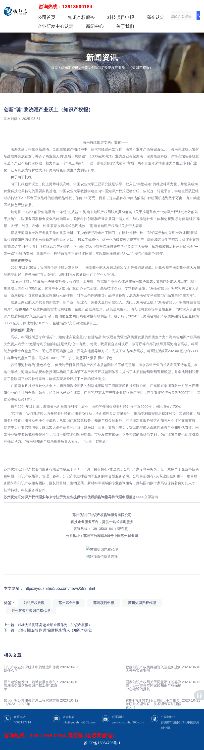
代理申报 (122, 497)
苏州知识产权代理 (142, 603)
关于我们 (125, 26)
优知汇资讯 (69, 68)
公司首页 (46, 17)
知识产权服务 (81, 17)
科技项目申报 (120, 17)
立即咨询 (151, 497)
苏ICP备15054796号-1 (102, 743)
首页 (55, 68)
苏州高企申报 (68, 603)
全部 (84, 68)
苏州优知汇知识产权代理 (31, 610)
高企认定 (155, 17)
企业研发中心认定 (55, 26)
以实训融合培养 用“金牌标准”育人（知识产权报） (56, 630)
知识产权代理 (34, 603)
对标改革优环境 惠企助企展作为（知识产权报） (55, 625)
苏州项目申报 (103, 603)
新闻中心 (95, 26)
